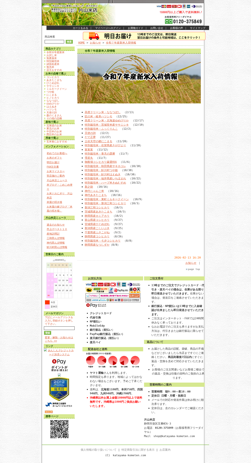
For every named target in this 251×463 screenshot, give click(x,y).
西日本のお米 (54, 134)
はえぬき (51, 106)
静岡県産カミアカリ (97, 216)
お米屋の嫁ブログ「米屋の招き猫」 (59, 208)
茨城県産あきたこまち (98, 211)
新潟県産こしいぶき (97, 228)
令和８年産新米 (55, 52)
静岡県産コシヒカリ (97, 236)
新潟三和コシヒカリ (97, 207)
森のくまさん (54, 115)
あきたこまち (54, 80)
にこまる (51, 94)
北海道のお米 (54, 125)
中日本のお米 (54, 131)
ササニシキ (52, 85)
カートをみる (80, 27)
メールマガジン (55, 313)
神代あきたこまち (96, 195)
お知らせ (95, 42)
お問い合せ (156, 27)
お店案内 (165, 449)
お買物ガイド (135, 27)
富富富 (89, 149)
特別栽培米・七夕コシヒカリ (103, 240)
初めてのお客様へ (57, 153)
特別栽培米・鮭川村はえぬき (103, 174)
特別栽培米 (52, 61)
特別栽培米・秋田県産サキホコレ (105, 166)
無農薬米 (51, 58)
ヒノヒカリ (52, 97)
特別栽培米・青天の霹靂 (100, 153)
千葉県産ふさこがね (97, 232)
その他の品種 (54, 118)
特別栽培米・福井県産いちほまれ (105, 178)
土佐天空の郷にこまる (98, 141)
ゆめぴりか (52, 103)
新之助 (89, 186)
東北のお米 (52, 128)
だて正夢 (90, 137)
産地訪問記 (53, 233)
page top (194, 269)
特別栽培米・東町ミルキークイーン (107, 199)
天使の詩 (51, 112)
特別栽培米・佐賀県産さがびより (105, 145)
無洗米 (50, 67)
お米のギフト (54, 157)
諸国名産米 (52, 64)
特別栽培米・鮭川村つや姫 (101, 170)
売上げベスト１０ (57, 229)
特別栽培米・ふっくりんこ (101, 128)
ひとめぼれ (52, 83)
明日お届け (53, 162)
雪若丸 (89, 158)
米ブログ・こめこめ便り (59, 186)
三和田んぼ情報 (56, 238)
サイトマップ (197, 27)
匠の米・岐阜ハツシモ (98, 116)
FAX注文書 (53, 166)
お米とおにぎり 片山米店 (59, 195)
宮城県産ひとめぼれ (97, 224)
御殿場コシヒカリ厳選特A (101, 162)
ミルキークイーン (56, 88)
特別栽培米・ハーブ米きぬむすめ (105, 182)
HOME (81, 42)
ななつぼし (52, 100)
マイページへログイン (108, 27)
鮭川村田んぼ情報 (57, 247)
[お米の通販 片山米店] (59, 375)
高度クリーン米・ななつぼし (103, 112)
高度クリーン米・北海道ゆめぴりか (107, 120)
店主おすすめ (54, 69)
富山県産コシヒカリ (97, 220)
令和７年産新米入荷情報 (121, 42)
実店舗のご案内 (56, 175)
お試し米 (51, 55)
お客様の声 (176, 27)
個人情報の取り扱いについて (98, 449)
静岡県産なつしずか (97, 244)
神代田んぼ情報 (56, 242)
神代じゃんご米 (94, 191)
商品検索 (50, 36)
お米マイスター (56, 171)
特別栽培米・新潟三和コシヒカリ (105, 203)
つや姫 (50, 91)
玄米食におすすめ (56, 141)
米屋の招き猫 (54, 202)
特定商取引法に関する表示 (138, 449)
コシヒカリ (52, 77)
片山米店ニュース (57, 180)
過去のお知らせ (56, 224)
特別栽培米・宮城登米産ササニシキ (107, 124)
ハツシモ (51, 109)
